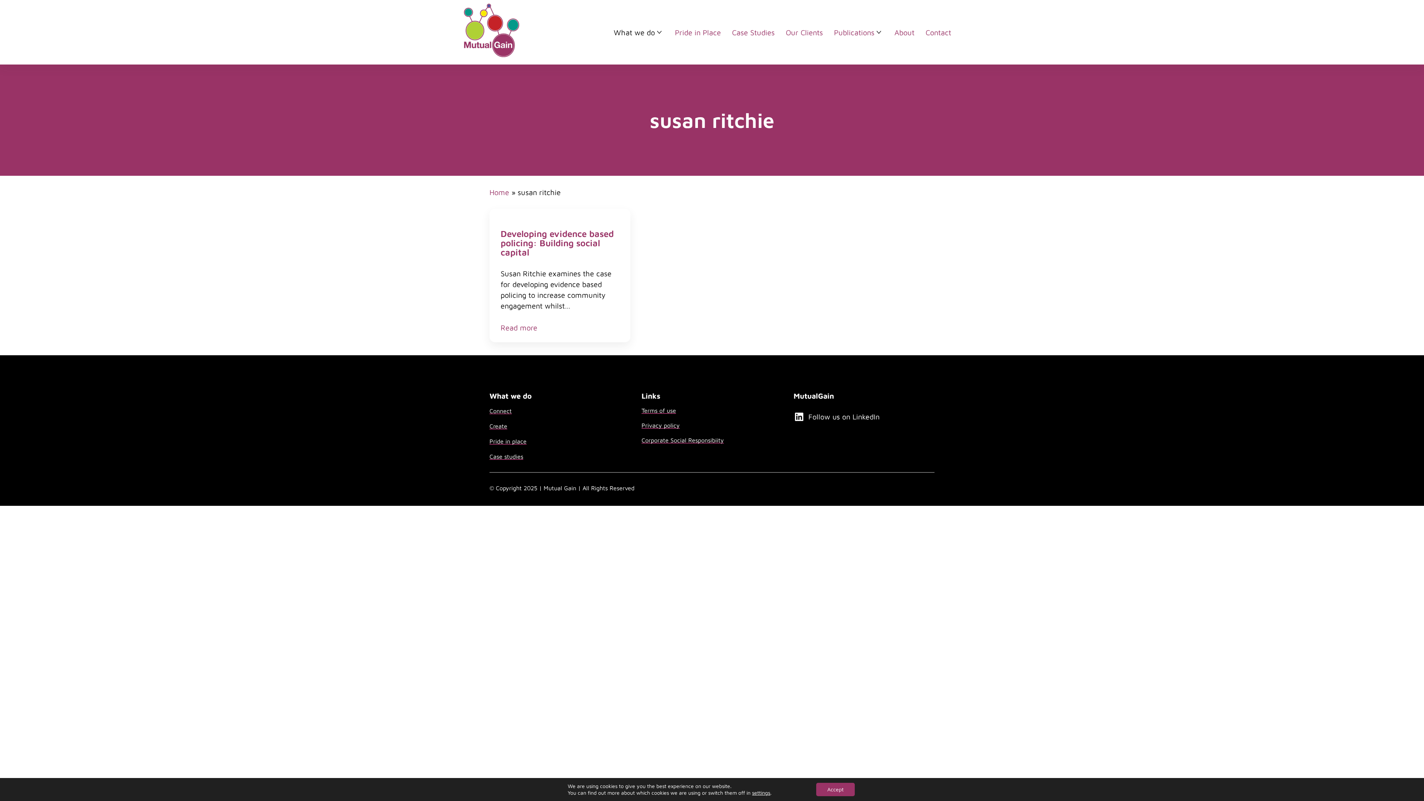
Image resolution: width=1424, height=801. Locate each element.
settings (761, 793)
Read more (519, 328)
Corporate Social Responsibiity (683, 440)
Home (499, 192)
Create (498, 426)
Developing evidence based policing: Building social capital (557, 243)
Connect (501, 411)
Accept (835, 789)
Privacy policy (661, 425)
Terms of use (659, 410)
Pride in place (508, 441)
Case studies (506, 456)
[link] (560, 275)
